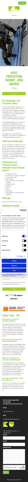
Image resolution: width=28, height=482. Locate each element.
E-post (5, 441)
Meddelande (7, 447)
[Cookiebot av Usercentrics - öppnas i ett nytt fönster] (20, 210)
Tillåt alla (14, 260)
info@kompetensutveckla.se (11, 419)
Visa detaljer (20, 256)
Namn (5, 435)
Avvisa (14, 270)
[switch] (24, 241)
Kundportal (22, 3)
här (20, 284)
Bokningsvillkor (6, 279)
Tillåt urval (14, 265)
